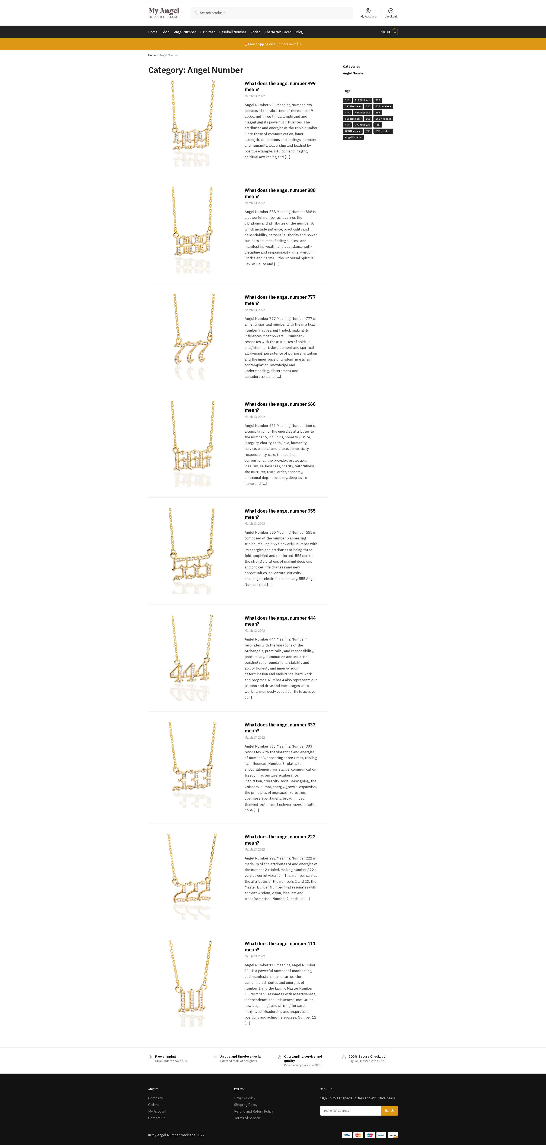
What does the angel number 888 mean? (280, 193)
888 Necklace (352, 131)
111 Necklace (362, 100)
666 (368, 118)
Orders (153, 1105)
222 (378, 100)
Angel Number (354, 73)
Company (155, 1098)
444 (347, 112)
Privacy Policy (244, 1098)
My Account (368, 16)
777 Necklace (362, 124)
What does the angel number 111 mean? (280, 946)
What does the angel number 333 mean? (280, 728)
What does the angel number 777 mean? (280, 300)
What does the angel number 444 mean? (280, 621)
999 (368, 131)
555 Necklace (352, 118)
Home (152, 55)
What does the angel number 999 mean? (280, 86)
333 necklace (383, 106)
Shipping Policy (245, 1105)
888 (378, 124)
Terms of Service (247, 1118)
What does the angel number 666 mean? (280, 407)
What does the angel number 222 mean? (280, 839)
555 (378, 112)
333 (368, 106)
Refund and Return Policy (253, 1111)
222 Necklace (352, 106)
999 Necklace (383, 131)
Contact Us (157, 1118)
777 (347, 124)
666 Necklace (383, 118)
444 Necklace (362, 112)
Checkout (391, 16)
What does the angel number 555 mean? (280, 514)
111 (347, 100)
